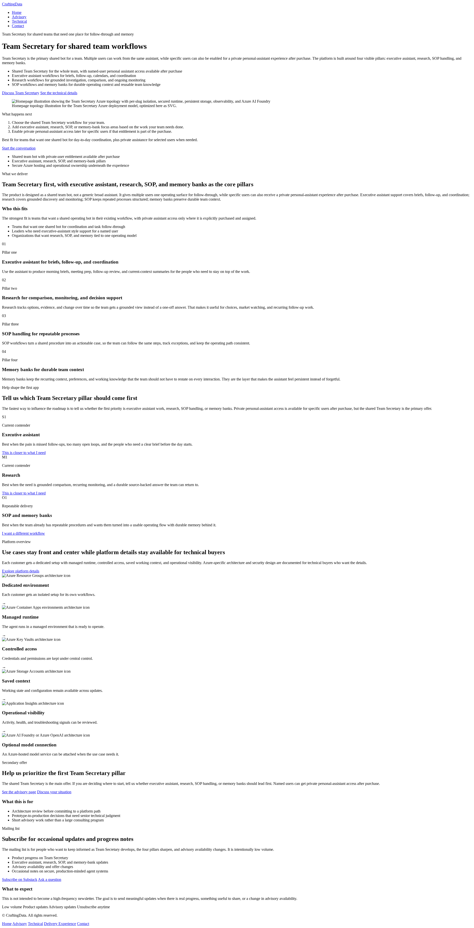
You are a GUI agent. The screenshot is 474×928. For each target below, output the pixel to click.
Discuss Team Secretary (20, 93)
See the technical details (58, 93)
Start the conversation (19, 148)
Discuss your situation (54, 792)
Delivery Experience (60, 924)
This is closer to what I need (24, 453)
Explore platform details (20, 571)
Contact (18, 26)
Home (16, 12)
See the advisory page (19, 792)
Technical (19, 21)
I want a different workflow (23, 533)
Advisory (19, 17)
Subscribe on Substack (19, 879)
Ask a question (49, 879)
